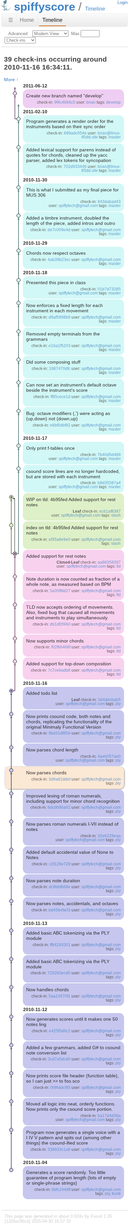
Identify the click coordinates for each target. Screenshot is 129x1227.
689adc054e (75, 133)
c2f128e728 (59, 864)
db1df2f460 (60, 624)
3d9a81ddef (59, 779)
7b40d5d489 (109, 455)
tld (118, 566)
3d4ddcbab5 (109, 700)
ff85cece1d (60, 397)
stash (116, 515)
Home (27, 20)
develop (113, 102)
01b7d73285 (109, 289)
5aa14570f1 (59, 996)
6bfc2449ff (61, 1190)
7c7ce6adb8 (59, 670)
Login (122, 2)
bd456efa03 (59, 910)
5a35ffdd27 (60, 591)
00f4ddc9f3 (60, 1088)
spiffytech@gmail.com (78, 206)
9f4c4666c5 (64, 102)
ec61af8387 (110, 511)
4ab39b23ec (59, 260)
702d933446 (75, 167)
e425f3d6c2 (59, 1031)
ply (118, 704)
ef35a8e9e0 (59, 539)
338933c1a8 (59, 1149)
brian (91, 102)
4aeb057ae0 (109, 756)
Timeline (52, 20)
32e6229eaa (109, 836)
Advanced (17, 33)
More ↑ (11, 79)
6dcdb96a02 (59, 807)
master (114, 137)
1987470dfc (59, 369)
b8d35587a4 (109, 483)
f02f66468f (60, 647)
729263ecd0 (59, 973)
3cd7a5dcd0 (59, 1059)
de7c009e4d (59, 230)
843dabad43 (109, 202)
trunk (116, 1194)
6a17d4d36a (109, 1116)
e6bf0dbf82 (60, 425)
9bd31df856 (59, 733)
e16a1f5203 (59, 346)
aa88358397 (109, 562)
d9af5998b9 (59, 317)
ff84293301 (60, 945)
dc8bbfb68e (59, 887)
